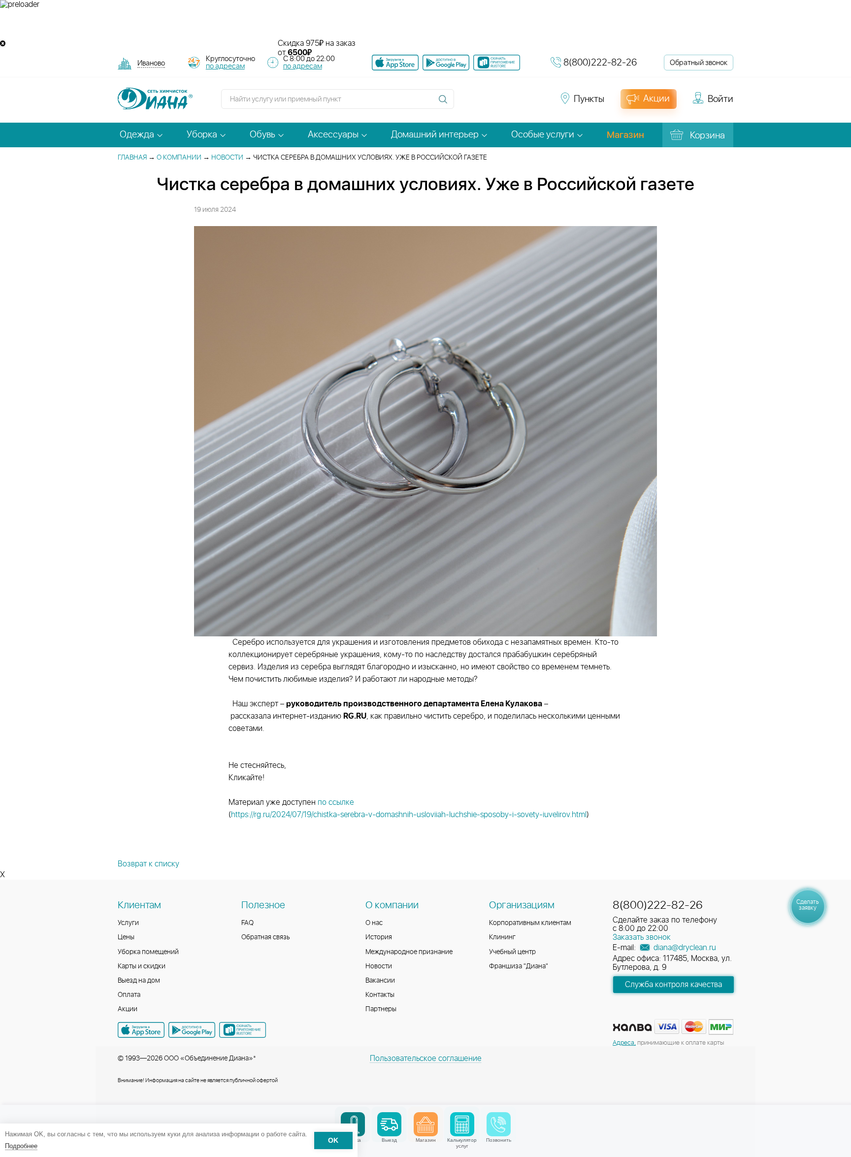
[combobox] (151, 64)
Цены (126, 937)
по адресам (225, 66)
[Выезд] (389, 1124)
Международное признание (409, 952)
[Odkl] (484, 103)
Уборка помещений (148, 952)
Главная (132, 157)
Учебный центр (512, 952)
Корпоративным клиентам (530, 923)
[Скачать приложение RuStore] (496, 62)
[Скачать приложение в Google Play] (191, 1030)
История (378, 937)
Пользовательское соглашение (426, 1058)
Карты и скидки (141, 966)
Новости (227, 157)
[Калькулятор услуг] (462, 1124)
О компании (179, 157)
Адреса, (624, 1043)
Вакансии (380, 980)
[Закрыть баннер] (2, 43)
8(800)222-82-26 (600, 62)
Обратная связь (265, 937)
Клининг (502, 937)
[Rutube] (502, 103)
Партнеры (380, 1009)
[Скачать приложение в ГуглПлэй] (446, 62)
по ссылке (337, 802)
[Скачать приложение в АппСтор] (395, 62)
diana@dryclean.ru (684, 948)
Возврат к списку (148, 864)
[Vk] (467, 103)
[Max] (537, 103)
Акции (127, 1009)
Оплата (129, 995)
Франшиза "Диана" (518, 966)
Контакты (379, 995)
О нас (374, 923)
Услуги (128, 923)
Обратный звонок (698, 62)
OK (333, 1140)
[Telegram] (520, 103)
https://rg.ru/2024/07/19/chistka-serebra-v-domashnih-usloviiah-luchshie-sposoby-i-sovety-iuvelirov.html (409, 815)
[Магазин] (426, 1124)
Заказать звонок (642, 937)
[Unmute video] (425, 24)
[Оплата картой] (632, 1027)
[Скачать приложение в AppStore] (141, 1030)
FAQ (247, 923)
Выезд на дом (139, 980)
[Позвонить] (499, 1124)
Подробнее (21, 1146)
